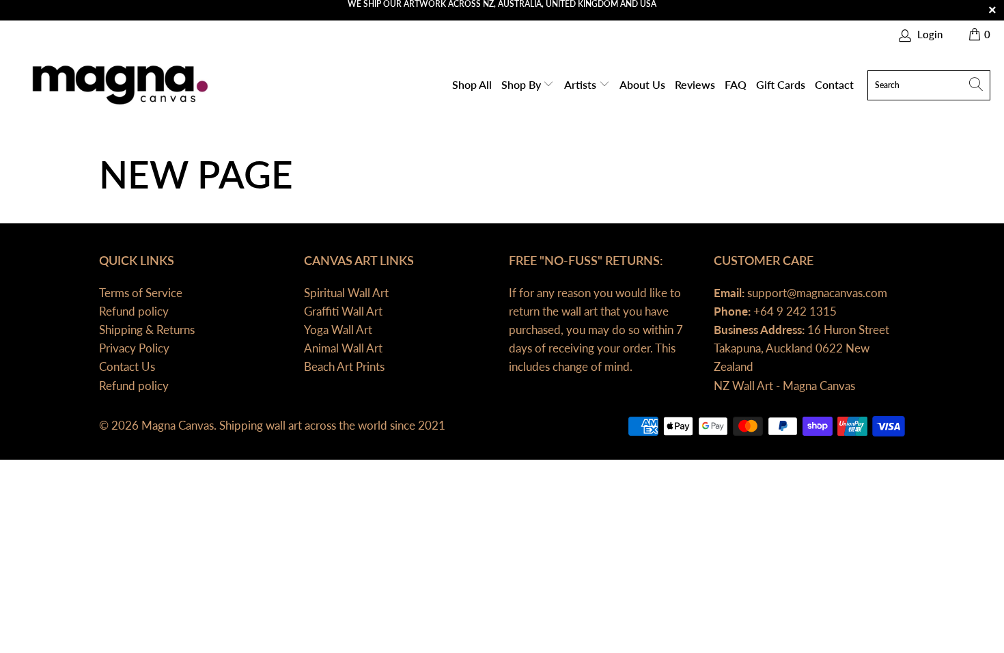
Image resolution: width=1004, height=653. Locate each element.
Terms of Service (140, 293)
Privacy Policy (134, 348)
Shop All (472, 84)
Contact (834, 84)
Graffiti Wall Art (343, 311)
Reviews (695, 84)
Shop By (522, 84)
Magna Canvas (177, 425)
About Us (642, 84)
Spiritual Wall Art (346, 293)
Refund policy (134, 311)
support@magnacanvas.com (815, 293)
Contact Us (127, 366)
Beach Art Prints (344, 366)
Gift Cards (780, 84)
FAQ (736, 84)
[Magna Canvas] (118, 85)
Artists (581, 84)
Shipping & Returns (147, 329)
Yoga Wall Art (338, 329)
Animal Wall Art (343, 348)
